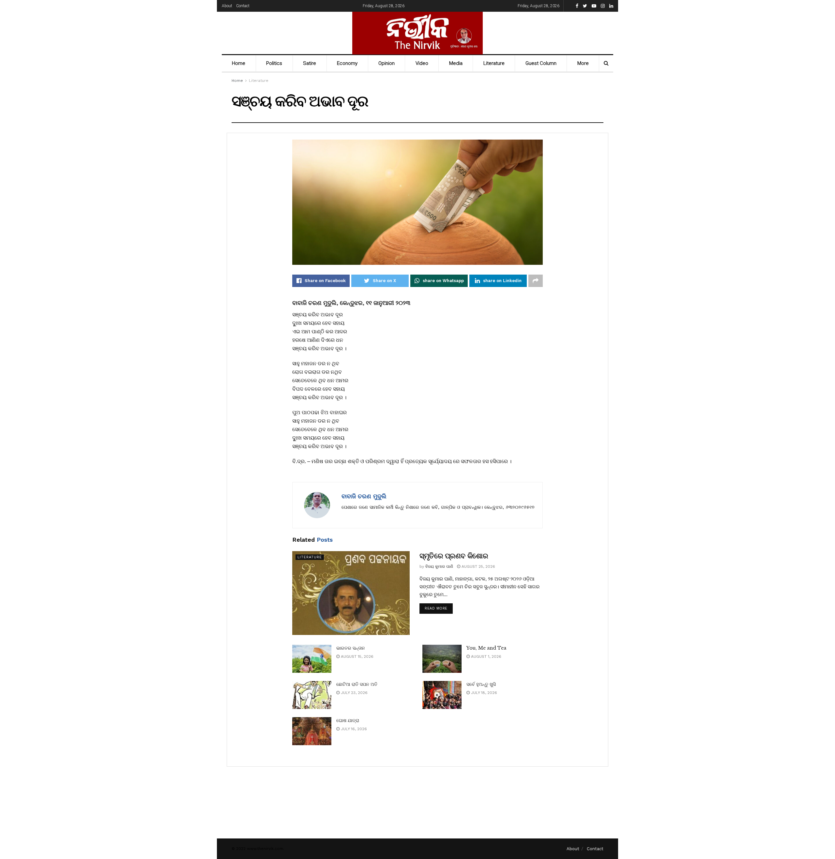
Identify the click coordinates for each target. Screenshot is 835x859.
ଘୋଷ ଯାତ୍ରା (347, 720)
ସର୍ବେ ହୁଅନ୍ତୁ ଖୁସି (481, 684)
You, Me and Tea (486, 648)
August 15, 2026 (356, 656)
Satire (309, 63)
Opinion (386, 63)
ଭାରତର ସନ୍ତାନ (350, 648)
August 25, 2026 (477, 566)
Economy (347, 63)
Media (456, 63)
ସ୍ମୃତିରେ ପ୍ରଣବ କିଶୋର (453, 555)
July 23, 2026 (354, 692)
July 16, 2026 (353, 729)
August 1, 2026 (485, 656)
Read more (436, 608)
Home (238, 63)
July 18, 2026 (483, 692)
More (583, 63)
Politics (274, 63)
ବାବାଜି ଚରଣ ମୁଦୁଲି (364, 496)
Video (422, 63)
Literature (494, 63)
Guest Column (540, 63)
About (227, 6)
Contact (243, 6)
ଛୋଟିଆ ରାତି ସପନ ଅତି (356, 684)
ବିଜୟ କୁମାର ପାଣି (439, 566)
